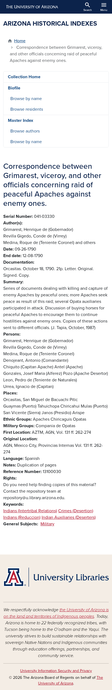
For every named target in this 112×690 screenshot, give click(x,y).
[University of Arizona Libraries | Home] (56, 577)
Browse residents (26, 109)
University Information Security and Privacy (56, 670)
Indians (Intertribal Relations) (30, 511)
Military (47, 524)
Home (20, 41)
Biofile (14, 88)
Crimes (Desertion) (75, 511)
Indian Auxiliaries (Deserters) (69, 517)
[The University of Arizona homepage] (31, 7)
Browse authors (25, 131)
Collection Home (24, 77)
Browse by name (26, 98)
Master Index (20, 120)
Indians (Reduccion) (22, 517)
